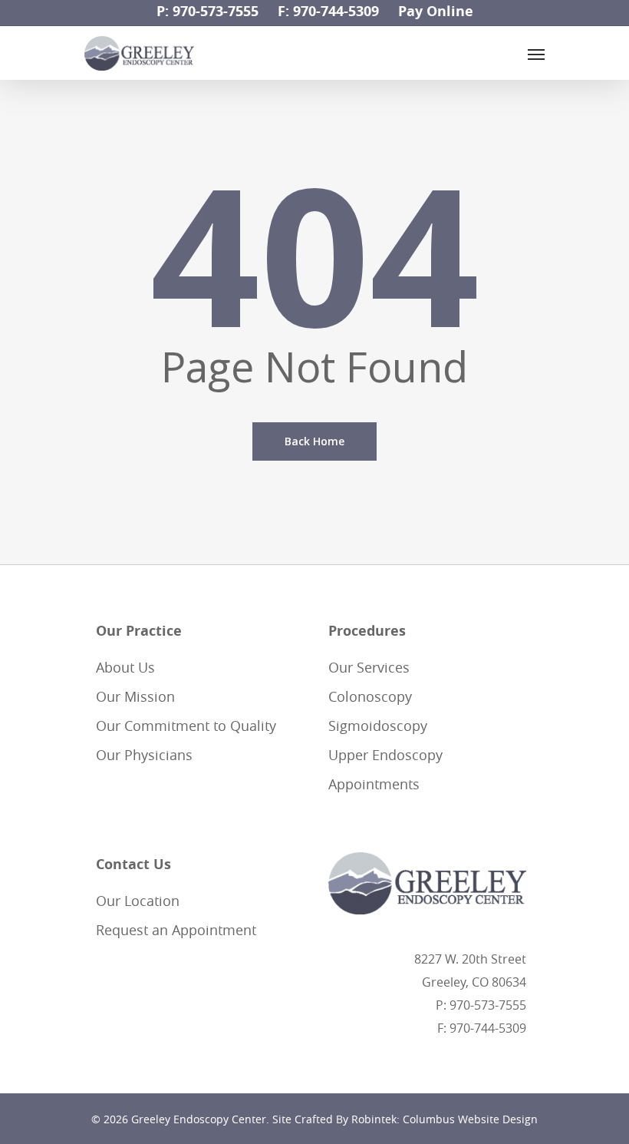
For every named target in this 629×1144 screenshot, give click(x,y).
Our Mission (135, 696)
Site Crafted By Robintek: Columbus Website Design (405, 1119)
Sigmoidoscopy (377, 725)
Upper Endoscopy (385, 755)
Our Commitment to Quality (186, 725)
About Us (125, 667)
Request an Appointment (176, 930)
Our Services (369, 667)
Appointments (374, 784)
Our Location (137, 900)
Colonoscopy (370, 696)
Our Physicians (144, 755)
